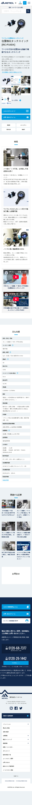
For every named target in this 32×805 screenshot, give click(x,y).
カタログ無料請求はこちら (10, 607)
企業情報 (5, 735)
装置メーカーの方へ (8, 747)
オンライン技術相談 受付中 (10, 620)
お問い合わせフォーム (9, 117)
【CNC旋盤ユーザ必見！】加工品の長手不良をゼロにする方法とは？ (8, 513)
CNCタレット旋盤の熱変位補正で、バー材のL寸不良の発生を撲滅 (23, 535)
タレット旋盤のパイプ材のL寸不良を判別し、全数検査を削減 (8, 535)
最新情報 (5, 743)
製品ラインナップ (7, 739)
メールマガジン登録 (8, 770)
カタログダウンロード (9, 111)
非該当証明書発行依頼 (9, 780)
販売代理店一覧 (7, 754)
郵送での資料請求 (8, 716)
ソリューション (7, 724)
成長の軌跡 (6, 731)
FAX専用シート (16, 663)
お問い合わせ (6, 762)
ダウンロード (6, 751)
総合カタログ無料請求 (8, 766)
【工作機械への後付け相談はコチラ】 (12, 72)
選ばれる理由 (6, 728)
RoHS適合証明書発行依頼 (21, 780)
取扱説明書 (6, 480)
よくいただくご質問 (8, 758)
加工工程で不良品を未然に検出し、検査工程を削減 (8, 554)
